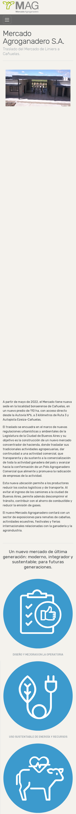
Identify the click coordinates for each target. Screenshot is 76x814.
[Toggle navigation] (7, 20)
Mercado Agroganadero (20, 7)
